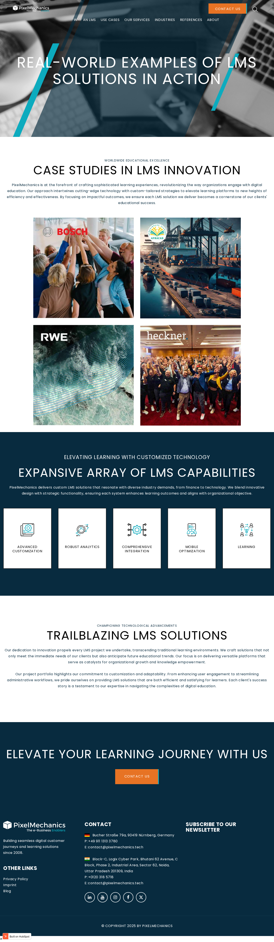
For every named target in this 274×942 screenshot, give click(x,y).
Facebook (129, 897)
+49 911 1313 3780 (103, 841)
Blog (7, 891)
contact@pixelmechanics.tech (115, 847)
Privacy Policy (15, 879)
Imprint (9, 885)
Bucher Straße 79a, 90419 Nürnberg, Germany (133, 835)
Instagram (116, 897)
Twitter (142, 897)
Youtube (103, 897)
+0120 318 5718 (101, 877)
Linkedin (91, 897)
